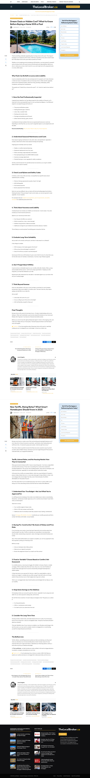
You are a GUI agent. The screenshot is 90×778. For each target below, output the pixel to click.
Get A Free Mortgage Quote (73, 6)
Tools (42, 1)
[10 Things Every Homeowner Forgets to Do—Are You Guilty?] (37, 747)
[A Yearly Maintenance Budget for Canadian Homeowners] (17, 381)
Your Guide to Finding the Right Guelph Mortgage (23, 759)
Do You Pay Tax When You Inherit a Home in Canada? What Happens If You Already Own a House (48, 754)
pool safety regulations (45, 335)
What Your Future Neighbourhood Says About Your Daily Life (48, 389)
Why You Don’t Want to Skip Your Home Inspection (35, 128)
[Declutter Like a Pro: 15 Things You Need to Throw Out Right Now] (37, 740)
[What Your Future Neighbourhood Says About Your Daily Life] (49, 381)
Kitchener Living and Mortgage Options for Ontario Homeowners (23, 742)
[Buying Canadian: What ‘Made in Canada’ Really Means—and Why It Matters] (37, 734)
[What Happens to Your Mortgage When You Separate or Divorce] (49, 707)
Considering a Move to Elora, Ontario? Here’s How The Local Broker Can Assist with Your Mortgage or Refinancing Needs (24, 767)
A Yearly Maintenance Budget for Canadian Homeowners (17, 388)
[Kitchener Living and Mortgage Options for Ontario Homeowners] (13, 741)
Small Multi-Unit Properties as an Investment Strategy (33, 713)
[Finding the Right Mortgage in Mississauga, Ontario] (13, 748)
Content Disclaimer (66, 775)
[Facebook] (6, 59)
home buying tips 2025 (15, 661)
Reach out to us (17, 653)
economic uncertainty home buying (29, 660)
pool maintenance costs (35, 335)
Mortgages (25, 1)
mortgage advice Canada (26, 661)
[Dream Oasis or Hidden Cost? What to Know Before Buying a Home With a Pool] (33, 41)
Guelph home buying (37, 333)
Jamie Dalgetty (16, 27)
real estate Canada (14, 337)
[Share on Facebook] (51, 27)
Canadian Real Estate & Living (16, 18)
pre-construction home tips (48, 661)
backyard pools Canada (15, 333)
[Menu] (10, 2)
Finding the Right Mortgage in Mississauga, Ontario (23, 747)
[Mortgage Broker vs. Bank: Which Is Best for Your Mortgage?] (37, 767)
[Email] (6, 65)
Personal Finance (51, 1)
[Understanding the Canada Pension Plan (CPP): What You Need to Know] (37, 761)
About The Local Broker (76, 775)
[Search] (79, 1)
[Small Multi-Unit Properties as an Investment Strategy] (33, 707)
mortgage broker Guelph (24, 335)
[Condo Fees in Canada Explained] (33, 381)
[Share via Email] (55, 27)
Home (18, 1)
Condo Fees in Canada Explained (31, 388)
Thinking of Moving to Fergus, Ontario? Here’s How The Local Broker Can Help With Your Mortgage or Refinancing (44, 350)
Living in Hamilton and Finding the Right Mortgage (23, 734)
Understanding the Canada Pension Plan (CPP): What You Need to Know (47, 761)
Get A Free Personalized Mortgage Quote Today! (45, 11)
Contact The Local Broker (66, 1)
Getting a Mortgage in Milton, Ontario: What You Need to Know (23, 754)
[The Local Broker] (45, 7)
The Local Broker (23, 337)
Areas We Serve (35, 1)
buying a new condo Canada (16, 660)
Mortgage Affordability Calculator (24, 515)
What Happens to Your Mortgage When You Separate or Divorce (49, 714)
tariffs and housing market (27, 663)
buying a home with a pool (26, 333)
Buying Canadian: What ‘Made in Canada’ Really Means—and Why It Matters (48, 734)
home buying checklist (46, 333)
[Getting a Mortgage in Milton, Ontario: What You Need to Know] (13, 754)
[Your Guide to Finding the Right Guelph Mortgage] (13, 760)
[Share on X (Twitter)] (53, 27)
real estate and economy (15, 663)
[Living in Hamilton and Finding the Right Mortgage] (13, 735)
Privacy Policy (59, 775)
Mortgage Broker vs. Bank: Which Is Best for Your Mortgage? (47, 767)
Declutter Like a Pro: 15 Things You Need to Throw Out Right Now (47, 741)
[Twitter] (6, 62)
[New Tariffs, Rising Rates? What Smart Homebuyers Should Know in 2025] (33, 427)
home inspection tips (14, 335)
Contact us (15, 326)
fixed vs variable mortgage (43, 660)
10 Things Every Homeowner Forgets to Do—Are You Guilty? (48, 746)
